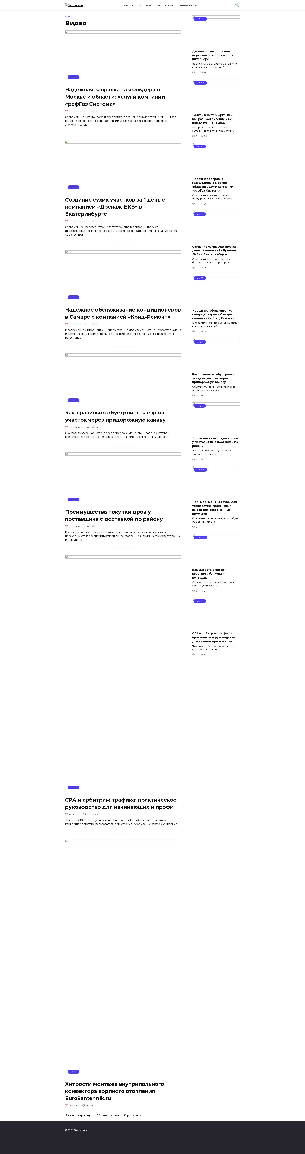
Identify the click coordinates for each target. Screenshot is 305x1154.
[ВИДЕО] (123, 81)
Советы (128, 5)
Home (68, 17)
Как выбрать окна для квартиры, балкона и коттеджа (209, 573)
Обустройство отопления (155, 5)
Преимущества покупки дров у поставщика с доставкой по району (114, 515)
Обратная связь (107, 1115)
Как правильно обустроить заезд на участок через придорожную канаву (115, 416)
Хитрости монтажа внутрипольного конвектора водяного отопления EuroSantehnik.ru (114, 1091)
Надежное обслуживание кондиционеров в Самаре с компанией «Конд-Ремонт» (123, 313)
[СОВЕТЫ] (216, 44)
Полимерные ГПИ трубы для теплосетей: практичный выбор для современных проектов (214, 507)
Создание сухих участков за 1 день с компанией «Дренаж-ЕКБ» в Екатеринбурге (115, 207)
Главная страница (79, 1115)
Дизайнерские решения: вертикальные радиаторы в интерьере (213, 55)
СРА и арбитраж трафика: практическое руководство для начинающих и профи (120, 803)
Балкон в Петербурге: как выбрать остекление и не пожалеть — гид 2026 (212, 118)
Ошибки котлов (188, 5)
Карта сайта (132, 1115)
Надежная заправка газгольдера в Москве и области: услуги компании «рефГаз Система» (115, 96)
